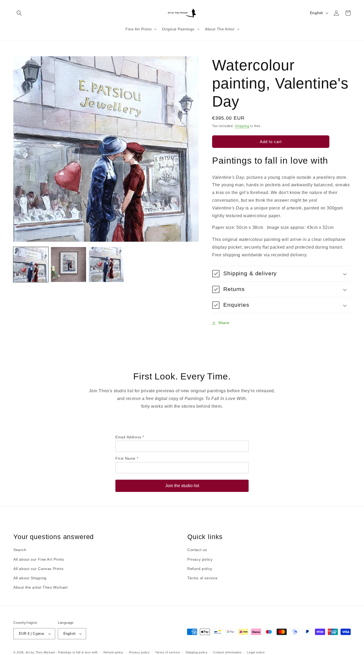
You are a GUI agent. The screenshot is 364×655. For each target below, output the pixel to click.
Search (19, 550)
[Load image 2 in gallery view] (68, 264)
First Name (126, 458)
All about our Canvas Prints (38, 569)
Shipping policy (196, 652)
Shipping (242, 126)
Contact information (227, 652)
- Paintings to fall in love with (77, 652)
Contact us (197, 550)
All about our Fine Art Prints (38, 559)
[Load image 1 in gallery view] (30, 264)
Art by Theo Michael (40, 652)
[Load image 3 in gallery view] (106, 264)
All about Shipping (30, 578)
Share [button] (223, 323)
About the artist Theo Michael (40, 587)
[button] (19, 13)
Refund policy (199, 569)
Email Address (129, 437)
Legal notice (256, 652)
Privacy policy (199, 559)
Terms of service (202, 578)
